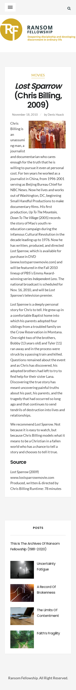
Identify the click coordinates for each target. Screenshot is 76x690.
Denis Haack (56, 114)
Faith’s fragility (48, 633)
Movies (38, 75)
